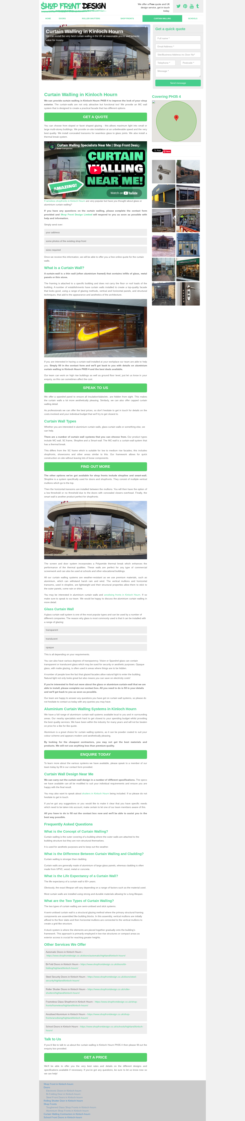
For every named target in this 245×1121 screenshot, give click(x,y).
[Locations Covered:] (43, 3)
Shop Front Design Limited (76, 214)
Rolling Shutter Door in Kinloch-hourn (63, 1100)
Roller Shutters (91, 18)
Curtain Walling (162, 18)
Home (48, 18)
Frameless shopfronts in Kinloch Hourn (64, 201)
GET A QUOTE (95, 117)
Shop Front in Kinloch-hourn (58, 1084)
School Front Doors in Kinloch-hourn (63, 1117)
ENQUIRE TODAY (95, 754)
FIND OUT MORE (95, 466)
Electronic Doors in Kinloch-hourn (63, 1090)
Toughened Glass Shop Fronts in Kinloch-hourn (71, 1107)
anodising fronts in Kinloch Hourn (122, 594)
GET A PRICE (95, 1057)
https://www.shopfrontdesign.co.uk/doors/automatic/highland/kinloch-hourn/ (86, 955)
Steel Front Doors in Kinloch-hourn (64, 1097)
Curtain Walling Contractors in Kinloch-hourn (67, 1114)
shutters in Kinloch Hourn (95, 793)
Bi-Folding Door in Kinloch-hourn (63, 1094)
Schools (192, 18)
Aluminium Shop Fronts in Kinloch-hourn (67, 1110)
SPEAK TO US (95, 388)
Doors (62, 18)
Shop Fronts (127, 18)
